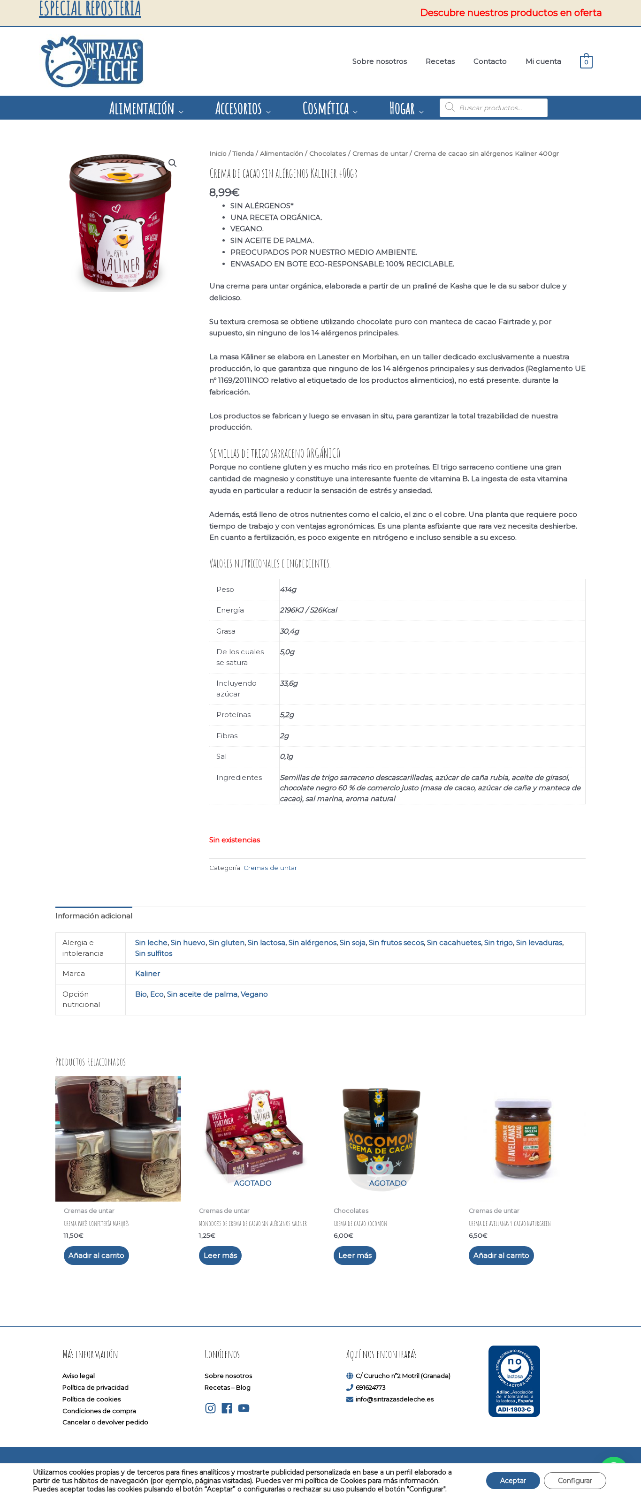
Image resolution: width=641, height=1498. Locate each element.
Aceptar (513, 1480)
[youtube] (245, 1408)
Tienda (243, 153)
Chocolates (327, 153)
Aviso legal (78, 1375)
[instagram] (212, 1408)
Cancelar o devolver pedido (105, 1422)
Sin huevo (188, 942)
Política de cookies (91, 1399)
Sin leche (151, 942)
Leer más (220, 1255)
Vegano (254, 994)
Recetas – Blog (228, 1387)
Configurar (575, 1480)
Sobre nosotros (228, 1375)
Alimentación (281, 153)
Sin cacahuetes (454, 942)
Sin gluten (226, 942)
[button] (172, 163)
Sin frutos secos (396, 942)
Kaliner (147, 973)
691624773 (371, 1387)
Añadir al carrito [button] (96, 1255)
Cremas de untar (380, 153)
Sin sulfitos (153, 953)
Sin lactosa (266, 942)
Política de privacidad (95, 1387)
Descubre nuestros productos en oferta (511, 12)
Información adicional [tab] (93, 915)
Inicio (218, 153)
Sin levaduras (539, 942)
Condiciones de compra (99, 1411)
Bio (141, 994)
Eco (157, 994)
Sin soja (353, 942)
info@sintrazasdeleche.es (395, 1399)
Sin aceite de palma (202, 994)
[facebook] (229, 1408)
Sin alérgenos (312, 942)
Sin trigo (498, 942)
